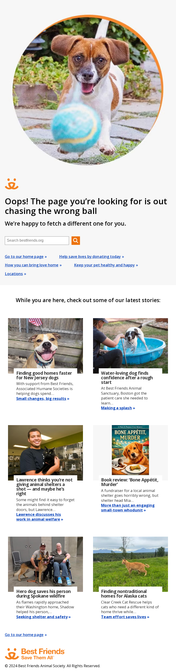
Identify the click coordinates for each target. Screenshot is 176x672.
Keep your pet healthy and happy (104, 265)
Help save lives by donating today (90, 256)
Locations (14, 273)
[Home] (39, 654)
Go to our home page (24, 256)
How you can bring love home (31, 265)
